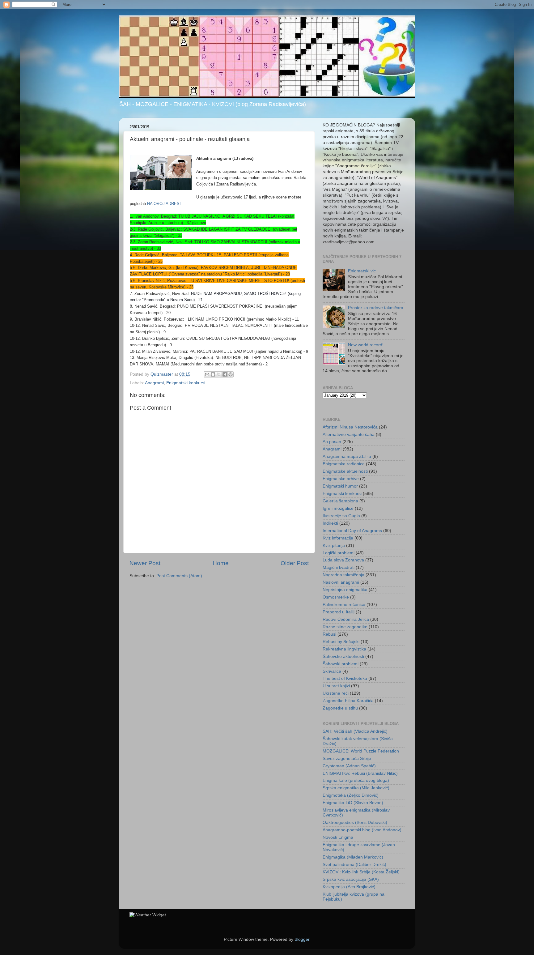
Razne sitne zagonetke (345, 627)
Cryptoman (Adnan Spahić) (349, 766)
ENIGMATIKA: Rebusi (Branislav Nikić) (360, 773)
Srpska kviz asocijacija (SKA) (351, 879)
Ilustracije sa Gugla (341, 516)
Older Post (295, 563)
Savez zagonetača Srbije (347, 758)
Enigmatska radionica (344, 464)
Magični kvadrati (338, 567)
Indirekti (330, 523)
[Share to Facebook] (225, 374)
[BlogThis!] (213, 374)
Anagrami (154, 383)
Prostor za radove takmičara (375, 307)
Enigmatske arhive (341, 478)
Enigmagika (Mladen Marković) (353, 857)
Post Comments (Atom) (179, 575)
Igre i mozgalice (338, 508)
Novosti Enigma (338, 837)
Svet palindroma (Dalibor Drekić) (354, 864)
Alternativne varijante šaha (349, 434)
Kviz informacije (338, 538)
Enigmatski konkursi (185, 383)
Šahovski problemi (340, 664)
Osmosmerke (336, 597)
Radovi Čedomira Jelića (346, 619)
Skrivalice (332, 671)
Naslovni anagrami (341, 582)
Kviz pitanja (334, 545)
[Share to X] (219, 374)
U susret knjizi (336, 686)
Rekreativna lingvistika (344, 649)
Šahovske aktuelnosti (343, 656)
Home (221, 563)
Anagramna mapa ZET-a (347, 456)
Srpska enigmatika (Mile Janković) (356, 788)
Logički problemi (338, 553)
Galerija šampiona (340, 501)
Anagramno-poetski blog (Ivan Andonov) (362, 830)
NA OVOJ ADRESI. (164, 203)
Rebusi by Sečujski (341, 641)
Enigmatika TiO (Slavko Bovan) (353, 802)
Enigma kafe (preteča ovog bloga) (356, 780)
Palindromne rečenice (344, 604)
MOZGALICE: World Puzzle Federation (361, 751)
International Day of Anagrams (352, 530)
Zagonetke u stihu (340, 708)
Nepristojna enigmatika (345, 589)
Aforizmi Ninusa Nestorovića (350, 427)
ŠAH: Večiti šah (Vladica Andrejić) (355, 731)
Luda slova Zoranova (343, 560)
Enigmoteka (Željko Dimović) (351, 795)
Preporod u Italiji (338, 612)
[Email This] (207, 374)
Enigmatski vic (362, 271)
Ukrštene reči (336, 693)
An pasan (332, 441)
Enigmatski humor (340, 486)
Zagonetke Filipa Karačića (348, 700)
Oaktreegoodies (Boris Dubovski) (355, 822)
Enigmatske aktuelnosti (345, 471)
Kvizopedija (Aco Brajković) (349, 887)
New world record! (366, 345)
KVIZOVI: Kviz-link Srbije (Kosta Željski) (361, 872)
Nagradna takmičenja (343, 575)
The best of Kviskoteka (345, 678)
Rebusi (329, 634)
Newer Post (144, 563)
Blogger (302, 939)
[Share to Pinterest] (230, 374)
